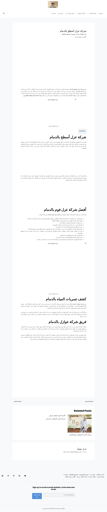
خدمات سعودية (75, 34)
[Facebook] (8, 475)
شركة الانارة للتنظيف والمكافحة (80, 435)
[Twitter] (25, 475)
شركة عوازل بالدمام (78, 304)
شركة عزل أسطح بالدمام (77, 89)
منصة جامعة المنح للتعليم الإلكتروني (32, 95)
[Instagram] (14, 475)
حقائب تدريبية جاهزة (70, 477)
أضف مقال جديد (70, 13)
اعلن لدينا (60, 13)
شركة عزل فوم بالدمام (54, 214)
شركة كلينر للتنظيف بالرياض (55, 419)
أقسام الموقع (81, 13)
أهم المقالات (92, 13)
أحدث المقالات (100, 474)
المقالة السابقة (89, 401)
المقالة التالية (17, 401)
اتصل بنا (53, 13)
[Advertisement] (53, 52)
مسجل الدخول (74, 452)
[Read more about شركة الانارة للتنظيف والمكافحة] (79, 423)
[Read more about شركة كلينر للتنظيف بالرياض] (57, 415)
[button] (88, 13)
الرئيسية (100, 13)
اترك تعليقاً (83, 34)
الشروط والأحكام (73, 474)
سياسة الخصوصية (84, 474)
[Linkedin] (19, 475)
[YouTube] (2, 475)
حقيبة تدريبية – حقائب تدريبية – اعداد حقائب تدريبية (90, 477)
